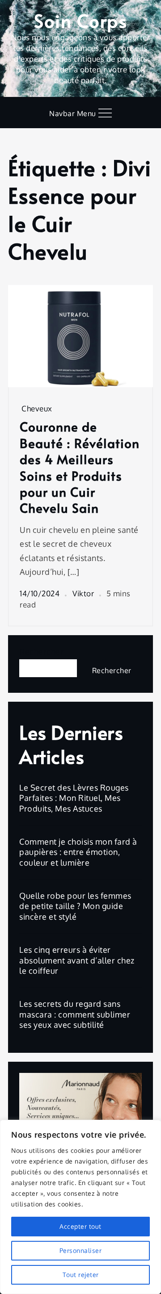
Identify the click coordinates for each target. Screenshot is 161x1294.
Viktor (83, 593)
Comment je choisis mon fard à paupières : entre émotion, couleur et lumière (78, 852)
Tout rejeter (81, 1274)
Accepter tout (80, 1226)
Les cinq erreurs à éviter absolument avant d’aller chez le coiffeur (77, 960)
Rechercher (41, 652)
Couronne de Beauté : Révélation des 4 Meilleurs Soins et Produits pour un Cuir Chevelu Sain (80, 467)
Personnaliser (80, 1250)
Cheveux (36, 408)
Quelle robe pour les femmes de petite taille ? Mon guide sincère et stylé (75, 906)
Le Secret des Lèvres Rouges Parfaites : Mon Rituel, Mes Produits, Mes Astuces (74, 798)
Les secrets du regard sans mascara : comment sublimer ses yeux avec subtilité (74, 1014)
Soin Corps (80, 20)
